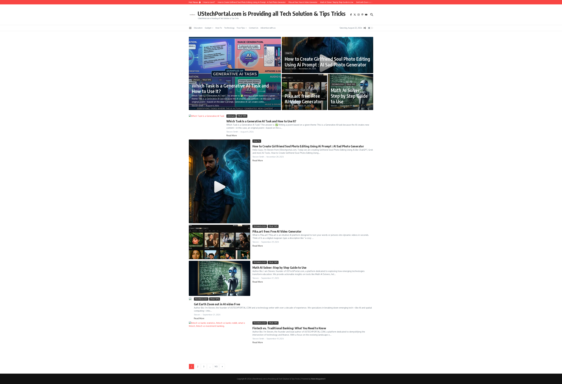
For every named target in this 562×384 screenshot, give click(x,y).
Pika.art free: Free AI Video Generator (303, 98)
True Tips (241, 28)
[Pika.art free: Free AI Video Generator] (219, 242)
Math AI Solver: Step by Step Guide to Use (349, 95)
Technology (229, 28)
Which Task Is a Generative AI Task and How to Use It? (230, 88)
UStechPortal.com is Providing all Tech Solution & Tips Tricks (272, 13)
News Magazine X (318, 379)
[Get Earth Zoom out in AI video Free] (190, 298)
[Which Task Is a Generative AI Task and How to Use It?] (206, 126)
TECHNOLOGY (292, 90)
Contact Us (253, 28)
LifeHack (196, 80)
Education (198, 28)
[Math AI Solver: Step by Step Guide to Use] (219, 278)
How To (218, 28)
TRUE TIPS (206, 80)
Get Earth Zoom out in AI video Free (217, 304)
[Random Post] (365, 28)
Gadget (208, 28)
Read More (231, 135)
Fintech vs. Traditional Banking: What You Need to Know (289, 328)
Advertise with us (268, 28)
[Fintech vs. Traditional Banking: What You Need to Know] (219, 341)
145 (216, 366)
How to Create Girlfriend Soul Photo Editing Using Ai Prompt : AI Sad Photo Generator (327, 61)
